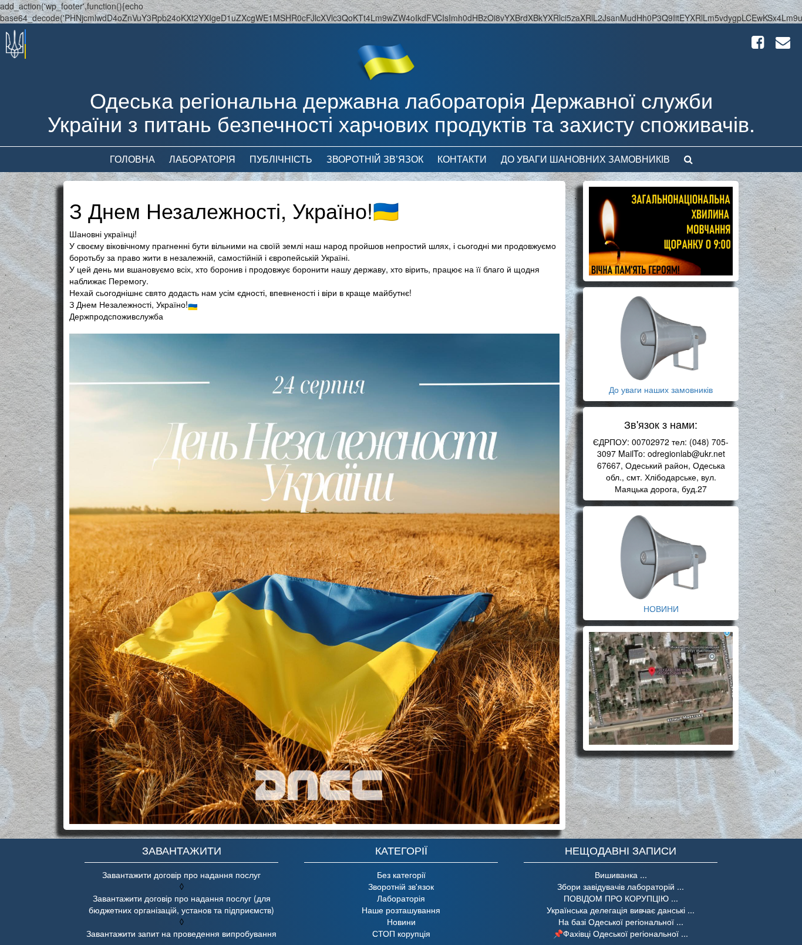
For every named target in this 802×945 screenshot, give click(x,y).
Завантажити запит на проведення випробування (181, 933)
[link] (116, 316)
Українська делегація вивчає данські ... (621, 910)
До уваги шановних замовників (585, 159)
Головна (132, 159)
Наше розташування (401, 910)
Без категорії (401, 874)
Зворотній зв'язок (401, 886)
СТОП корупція (401, 933)
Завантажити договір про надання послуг (181, 874)
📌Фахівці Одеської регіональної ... (620, 933)
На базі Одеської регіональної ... (620, 921)
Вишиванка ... (621, 874)
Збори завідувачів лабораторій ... (620, 886)
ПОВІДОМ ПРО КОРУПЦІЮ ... (621, 898)
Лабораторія (202, 159)
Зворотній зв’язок (374, 159)
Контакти (462, 159)
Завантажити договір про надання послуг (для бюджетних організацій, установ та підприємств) (181, 904)
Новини (401, 921)
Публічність (281, 159)
